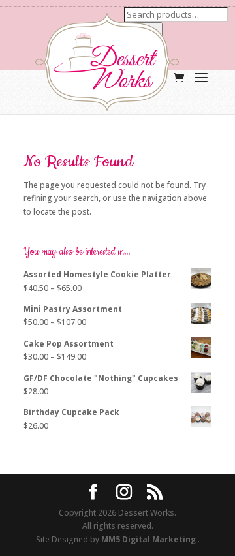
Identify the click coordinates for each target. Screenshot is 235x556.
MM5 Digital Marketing (149, 539)
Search (143, 30)
